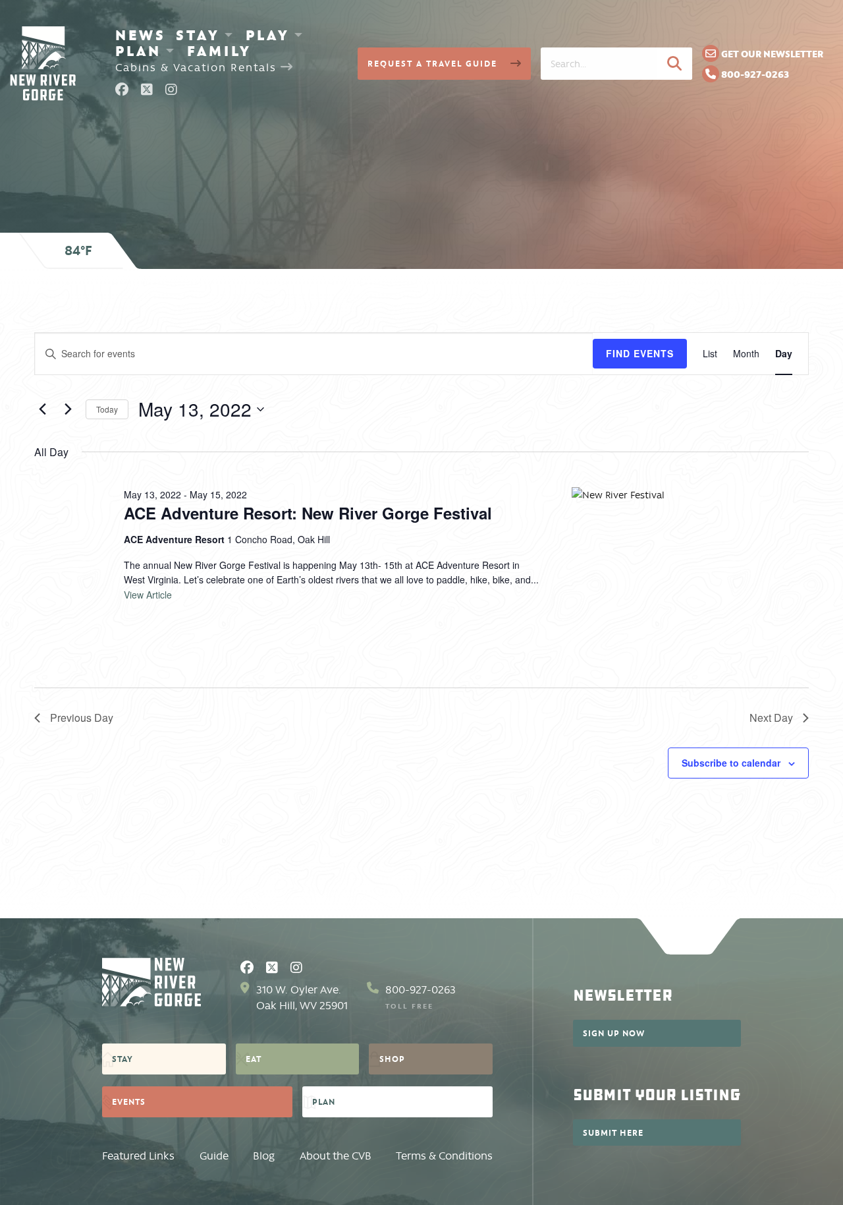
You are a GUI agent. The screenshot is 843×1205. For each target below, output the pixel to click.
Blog (264, 1156)
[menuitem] (140, 35)
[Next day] (68, 409)
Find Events (640, 353)
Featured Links (138, 1156)
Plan (138, 51)
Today (107, 409)
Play (268, 35)
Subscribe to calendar (731, 762)
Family (219, 51)
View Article (148, 594)
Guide (214, 1156)
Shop (392, 1058)
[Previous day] (42, 409)
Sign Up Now (614, 1033)
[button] (674, 63)
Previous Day (81, 717)
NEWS (140, 35)
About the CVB (335, 1156)
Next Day (771, 717)
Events (129, 1101)
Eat (253, 1058)
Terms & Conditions (444, 1156)
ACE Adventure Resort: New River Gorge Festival (308, 513)
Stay (198, 35)
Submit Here (613, 1132)
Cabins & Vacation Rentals (198, 67)
